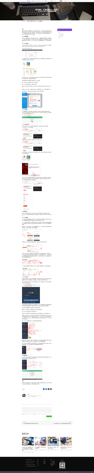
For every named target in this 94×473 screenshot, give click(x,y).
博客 (23, 21)
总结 (59, 37)
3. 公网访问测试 (61, 36)
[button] (44, 389)
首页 (22, 21)
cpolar (26, 21)
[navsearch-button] (55, 1)
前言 (59, 32)
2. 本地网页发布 (61, 35)
